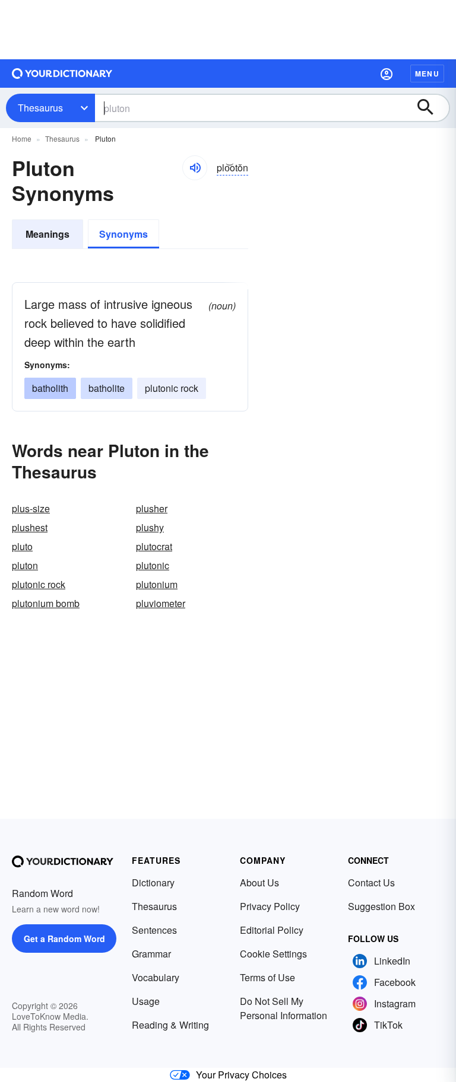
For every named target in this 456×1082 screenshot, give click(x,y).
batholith (50, 388)
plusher (151, 508)
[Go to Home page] (62, 73)
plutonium (157, 584)
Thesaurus (40, 107)
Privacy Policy (270, 906)
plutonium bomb (46, 603)
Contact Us (371, 882)
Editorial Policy (271, 930)
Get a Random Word (64, 938)
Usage (146, 1001)
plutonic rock (171, 388)
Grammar (151, 953)
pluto (22, 546)
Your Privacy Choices (241, 1074)
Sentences (154, 930)
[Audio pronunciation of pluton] (194, 167)
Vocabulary (155, 977)
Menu (427, 73)
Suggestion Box (381, 906)
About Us (259, 882)
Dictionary (153, 882)
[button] (386, 73)
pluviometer (160, 603)
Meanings (47, 234)
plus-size (31, 508)
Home (21, 138)
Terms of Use (267, 977)
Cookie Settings (273, 953)
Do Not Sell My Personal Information (283, 1008)
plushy (150, 527)
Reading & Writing (170, 1025)
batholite (106, 388)
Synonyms (123, 234)
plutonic (152, 565)
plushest (30, 527)
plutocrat (154, 546)
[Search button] (431, 108)
